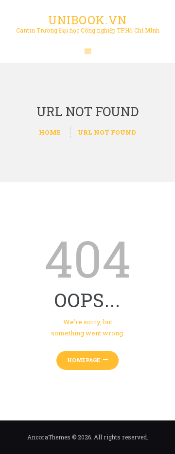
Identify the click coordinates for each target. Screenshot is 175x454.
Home (50, 132)
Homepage (83, 360)
